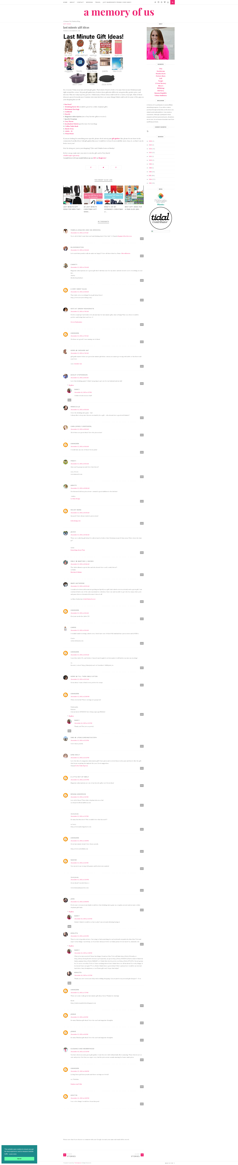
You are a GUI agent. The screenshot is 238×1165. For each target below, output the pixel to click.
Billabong (160, 88)
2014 (150, 179)
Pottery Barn (160, 76)
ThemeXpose (77, 1163)
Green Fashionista (76, 322)
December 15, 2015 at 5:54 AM (80, 267)
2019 (150, 164)
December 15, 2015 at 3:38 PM (80, 841)
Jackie (73, 532)
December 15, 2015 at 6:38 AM (80, 292)
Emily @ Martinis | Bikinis (82, 561)
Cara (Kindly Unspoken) (81, 426)
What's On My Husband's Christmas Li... (113, 209)
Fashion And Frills (76, 1084)
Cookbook (68, 112)
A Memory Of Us (119, 11)
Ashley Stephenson (79, 375)
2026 (150, 141)
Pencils (67, 114)
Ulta (160, 69)
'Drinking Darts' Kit (72, 107)
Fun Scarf (67, 104)
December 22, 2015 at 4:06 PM (80, 1071)
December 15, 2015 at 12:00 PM (80, 696)
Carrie (73, 627)
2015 (149, 175)
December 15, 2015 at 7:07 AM (79, 336)
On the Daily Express (81, 766)
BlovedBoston (126, 253)
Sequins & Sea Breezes (125, 236)
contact (80, 2)
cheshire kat (78, 364)
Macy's (160, 86)
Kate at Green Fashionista (82, 308)
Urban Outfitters (161, 95)
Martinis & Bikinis (76, 572)
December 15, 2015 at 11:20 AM (80, 655)
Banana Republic (161, 93)
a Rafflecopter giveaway (71, 155)
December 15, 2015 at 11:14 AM (80, 613)
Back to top (169, 1163)
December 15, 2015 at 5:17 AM (79, 233)
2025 (150, 145)
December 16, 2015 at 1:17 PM (83, 392)
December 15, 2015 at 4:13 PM (79, 863)
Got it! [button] (19, 1158)
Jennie (73, 1014)
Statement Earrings (72, 109)
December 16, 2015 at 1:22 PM (83, 723)
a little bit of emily (80, 777)
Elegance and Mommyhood (82, 1049)
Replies (71, 385)
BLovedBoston (77, 247)
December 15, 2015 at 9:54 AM (80, 464)
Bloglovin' (102, 158)
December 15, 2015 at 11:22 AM (80, 679)
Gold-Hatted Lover (90, 599)
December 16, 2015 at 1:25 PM (83, 919)
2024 (150, 149)
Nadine (74, 860)
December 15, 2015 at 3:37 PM (79, 816)
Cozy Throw (69, 121)
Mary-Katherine (78, 583)
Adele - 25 (68, 131)
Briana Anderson (78, 794)
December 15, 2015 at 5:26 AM (80, 250)
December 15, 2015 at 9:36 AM (80, 446)
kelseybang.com (75, 521)
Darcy (77, 389)
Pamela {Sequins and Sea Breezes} (86, 230)
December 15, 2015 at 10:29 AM (80, 513)
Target (160, 81)
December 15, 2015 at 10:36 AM (80, 535)
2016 (150, 172)
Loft (160, 78)
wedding (89, 2)
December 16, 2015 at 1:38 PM (83, 953)
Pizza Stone (69, 133)
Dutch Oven (69, 129)
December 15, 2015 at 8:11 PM (79, 1017)
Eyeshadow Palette (72, 124)
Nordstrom (161, 71)
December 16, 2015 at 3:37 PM (83, 975)
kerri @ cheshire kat (80, 350)
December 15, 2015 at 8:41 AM (79, 378)
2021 (150, 156)
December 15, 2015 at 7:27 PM (79, 992)
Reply (142, 238)
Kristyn (74, 1095)
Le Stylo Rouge (75, 499)
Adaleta (74, 933)
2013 (150, 183)
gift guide (67, 24)
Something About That (78, 550)
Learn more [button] (13, 1154)
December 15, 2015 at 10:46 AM (80, 564)
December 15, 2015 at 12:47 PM (80, 780)
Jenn (73, 899)
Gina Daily (75, 755)
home (65, 2)
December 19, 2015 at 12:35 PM (80, 1051)
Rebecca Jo (75, 407)
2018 (150, 168)
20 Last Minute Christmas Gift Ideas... (90, 209)
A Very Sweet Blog (79, 289)
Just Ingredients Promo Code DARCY (117, 2)
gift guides (116, 138)
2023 (150, 152)
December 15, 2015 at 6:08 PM (80, 902)
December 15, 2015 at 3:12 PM (79, 797)
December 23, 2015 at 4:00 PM (80, 1098)
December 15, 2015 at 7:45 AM (80, 353)
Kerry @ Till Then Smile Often (84, 676)
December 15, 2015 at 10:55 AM (80, 586)
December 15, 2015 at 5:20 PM (80, 879)
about (72, 2)
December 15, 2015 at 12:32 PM (80, 757)
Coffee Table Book (71, 126)
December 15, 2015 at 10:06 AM (80, 488)
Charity (74, 264)
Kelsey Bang (76, 510)
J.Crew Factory (160, 83)
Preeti (73, 461)
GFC (94, 158)
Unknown (75, 333)
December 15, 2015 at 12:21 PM (80, 740)
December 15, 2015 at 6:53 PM (80, 936)
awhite (74, 485)
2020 (150, 160)
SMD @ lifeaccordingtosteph (84, 737)
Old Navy (160, 91)
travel (97, 2)
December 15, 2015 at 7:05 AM (80, 311)
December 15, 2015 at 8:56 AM (80, 409)
